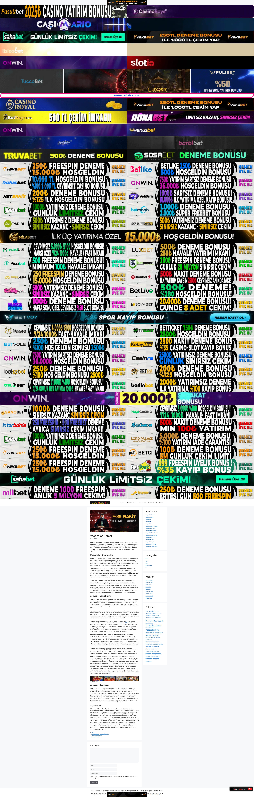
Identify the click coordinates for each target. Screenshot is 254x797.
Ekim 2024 (148, 587)
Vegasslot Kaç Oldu (151, 544)
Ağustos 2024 (149, 591)
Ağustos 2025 (149, 582)
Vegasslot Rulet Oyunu (152, 646)
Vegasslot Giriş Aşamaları (150, 632)
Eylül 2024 (148, 589)
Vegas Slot (157, 611)
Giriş (92, 732)
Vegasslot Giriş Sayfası (152, 526)
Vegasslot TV (156, 651)
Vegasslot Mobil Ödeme (96, 735)
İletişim (161, 502)
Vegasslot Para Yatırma (96, 736)
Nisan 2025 (149, 584)
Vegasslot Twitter (148, 653)
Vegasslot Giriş (142, 502)
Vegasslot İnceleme (131, 502)
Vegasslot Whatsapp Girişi (150, 654)
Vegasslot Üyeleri (156, 658)
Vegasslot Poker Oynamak (158, 644)
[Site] (63, 169)
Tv (146, 568)
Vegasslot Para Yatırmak (150, 644)
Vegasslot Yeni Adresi (149, 656)
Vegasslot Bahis (148, 615)
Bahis (147, 559)
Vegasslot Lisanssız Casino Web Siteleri (152, 641)
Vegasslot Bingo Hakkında (150, 617)
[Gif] (127, 236)
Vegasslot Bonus (150, 537)
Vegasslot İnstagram (151, 530)
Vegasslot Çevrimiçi (149, 658)
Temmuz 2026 (149, 580)
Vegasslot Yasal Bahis (158, 654)
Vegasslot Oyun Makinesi (157, 642)
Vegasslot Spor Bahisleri (150, 651)
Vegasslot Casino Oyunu (150, 627)
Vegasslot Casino (153, 625)
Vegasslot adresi (126, 622)
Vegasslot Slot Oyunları (155, 649)
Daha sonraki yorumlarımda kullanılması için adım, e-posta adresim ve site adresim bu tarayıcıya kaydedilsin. (114, 777)
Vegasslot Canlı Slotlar (149, 623)
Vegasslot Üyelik (150, 539)
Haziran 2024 (149, 596)
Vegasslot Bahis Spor (155, 615)
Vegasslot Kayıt (150, 542)
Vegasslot (122, 502)
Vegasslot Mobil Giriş (151, 535)
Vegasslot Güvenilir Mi (151, 546)
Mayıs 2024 (149, 598)
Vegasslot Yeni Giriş (156, 656)
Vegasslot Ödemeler (104, 734)
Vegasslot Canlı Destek (152, 533)
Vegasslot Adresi (95, 734)
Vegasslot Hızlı (148, 637)
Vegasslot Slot (148, 649)
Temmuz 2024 (149, 593)
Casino (147, 561)
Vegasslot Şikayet (152, 502)
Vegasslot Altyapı (150, 528)
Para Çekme (149, 565)
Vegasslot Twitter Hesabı (156, 653)
